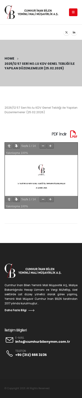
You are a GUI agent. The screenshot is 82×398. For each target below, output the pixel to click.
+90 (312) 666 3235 (31, 355)
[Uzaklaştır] (43, 146)
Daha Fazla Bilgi (15, 310)
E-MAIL (19, 337)
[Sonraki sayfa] (16, 146)
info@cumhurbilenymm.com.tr (42, 341)
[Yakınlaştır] (50, 146)
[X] (66, 32)
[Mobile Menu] (73, 12)
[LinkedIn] (74, 32)
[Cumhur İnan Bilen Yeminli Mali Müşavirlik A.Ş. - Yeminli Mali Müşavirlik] (34, 12)
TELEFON (20, 351)
